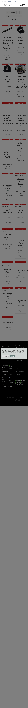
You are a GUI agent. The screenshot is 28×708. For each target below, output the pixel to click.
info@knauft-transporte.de (7, 1)
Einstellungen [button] (6, 356)
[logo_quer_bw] (10, 4)
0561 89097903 (18, 1)
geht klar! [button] (13, 356)
